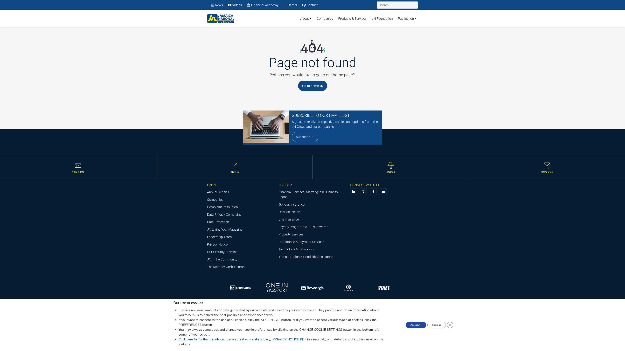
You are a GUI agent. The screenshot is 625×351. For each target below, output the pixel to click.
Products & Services (352, 18)
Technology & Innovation (296, 249)
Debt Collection (289, 212)
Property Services (291, 234)
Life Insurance (289, 219)
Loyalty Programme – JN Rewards (303, 227)
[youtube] (383, 191)
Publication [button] (406, 18)
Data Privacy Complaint (224, 214)
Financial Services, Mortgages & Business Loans (308, 194)
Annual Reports (218, 192)
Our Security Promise (222, 252)
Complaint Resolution (222, 207)
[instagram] (363, 191)
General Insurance (292, 204)
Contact (312, 5)
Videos (236, 5)
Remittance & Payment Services (301, 242)
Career (292, 5)
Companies (325, 18)
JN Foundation (382, 18)
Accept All (415, 324)
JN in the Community (222, 259)
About (304, 18)
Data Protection (218, 222)
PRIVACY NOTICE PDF (289, 339)
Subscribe (303, 137)
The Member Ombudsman (226, 267)
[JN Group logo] (220, 18)
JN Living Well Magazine (224, 229)
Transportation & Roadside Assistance (306, 257)
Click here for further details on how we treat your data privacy (224, 339)
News (218, 5)
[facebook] (373, 191)
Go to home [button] (311, 86)
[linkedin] (353, 191)
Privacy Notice (217, 244)
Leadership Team (219, 237)
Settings (436, 324)
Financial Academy (264, 5)
